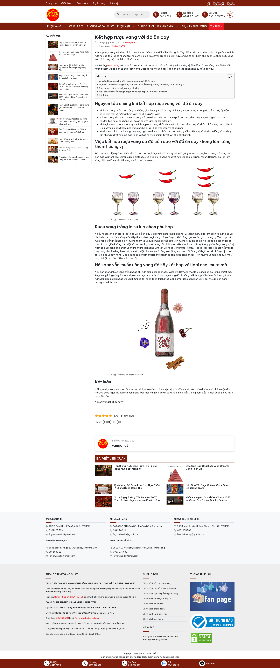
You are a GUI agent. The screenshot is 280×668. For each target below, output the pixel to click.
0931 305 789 (56, 530)
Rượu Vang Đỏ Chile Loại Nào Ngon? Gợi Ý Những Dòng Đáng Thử (72, 67)
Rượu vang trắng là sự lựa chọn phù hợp (119, 88)
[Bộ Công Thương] (212, 622)
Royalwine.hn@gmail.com (87, 618)
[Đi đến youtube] (232, 4)
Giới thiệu (66, 3)
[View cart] (230, 14)
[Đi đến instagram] (214, 4)
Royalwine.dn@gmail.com (125, 556)
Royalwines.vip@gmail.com (62, 534)
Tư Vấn (122, 46)
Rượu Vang (54, 26)
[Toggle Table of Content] (228, 76)
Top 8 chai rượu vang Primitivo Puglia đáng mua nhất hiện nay (72, 43)
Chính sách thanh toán (154, 608)
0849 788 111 (119, 530)
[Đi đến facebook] (209, 4)
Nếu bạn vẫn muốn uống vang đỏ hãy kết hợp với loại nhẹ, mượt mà (133, 91)
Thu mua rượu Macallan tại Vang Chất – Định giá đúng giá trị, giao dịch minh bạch (73, 121)
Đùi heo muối (146, 26)
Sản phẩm (82, 3)
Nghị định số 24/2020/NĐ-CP (69, 597)
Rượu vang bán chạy (100, 26)
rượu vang (113, 65)
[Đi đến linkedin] (114, 422)
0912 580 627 (56, 552)
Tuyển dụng (99, 3)
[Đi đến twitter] (223, 4)
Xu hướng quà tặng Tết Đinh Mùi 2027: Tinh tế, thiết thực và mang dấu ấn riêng (73, 86)
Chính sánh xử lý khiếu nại (155, 614)
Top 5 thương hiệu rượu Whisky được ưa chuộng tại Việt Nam (72, 130)
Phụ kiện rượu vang (194, 26)
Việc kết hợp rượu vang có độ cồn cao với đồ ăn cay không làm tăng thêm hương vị (141, 84)
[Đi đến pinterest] (228, 4)
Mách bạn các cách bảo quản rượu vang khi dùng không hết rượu (74, 158)
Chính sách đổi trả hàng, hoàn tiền (159, 588)
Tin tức (215, 26)
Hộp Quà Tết (76, 26)
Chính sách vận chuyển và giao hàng (160, 593)
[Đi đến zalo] (218, 4)
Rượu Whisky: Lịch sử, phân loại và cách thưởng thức (74, 140)
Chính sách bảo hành (153, 603)
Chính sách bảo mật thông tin (157, 598)
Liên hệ (114, 3)
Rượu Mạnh (124, 26)
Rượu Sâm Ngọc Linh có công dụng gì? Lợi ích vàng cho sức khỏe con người (74, 107)
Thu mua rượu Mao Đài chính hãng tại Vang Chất (73, 148)
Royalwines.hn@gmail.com (126, 534)
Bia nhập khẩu (166, 26)
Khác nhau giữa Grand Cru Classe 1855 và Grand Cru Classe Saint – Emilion (73, 97)
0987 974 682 (120, 552)
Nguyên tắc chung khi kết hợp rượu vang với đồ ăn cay (126, 81)
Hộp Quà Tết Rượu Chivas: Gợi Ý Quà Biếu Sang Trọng (73, 76)
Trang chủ (51, 3)
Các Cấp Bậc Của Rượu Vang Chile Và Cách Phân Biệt (74, 53)
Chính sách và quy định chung (157, 583)
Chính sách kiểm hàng (153, 619)
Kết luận (103, 95)
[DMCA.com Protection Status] (201, 638)
